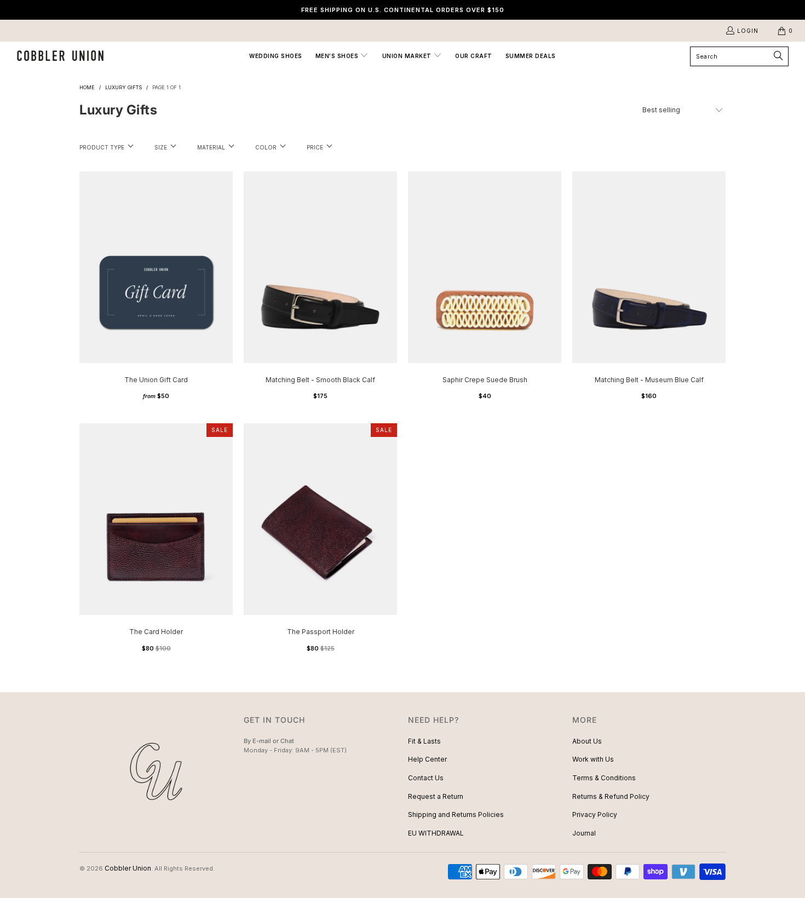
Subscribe (402, 492)
